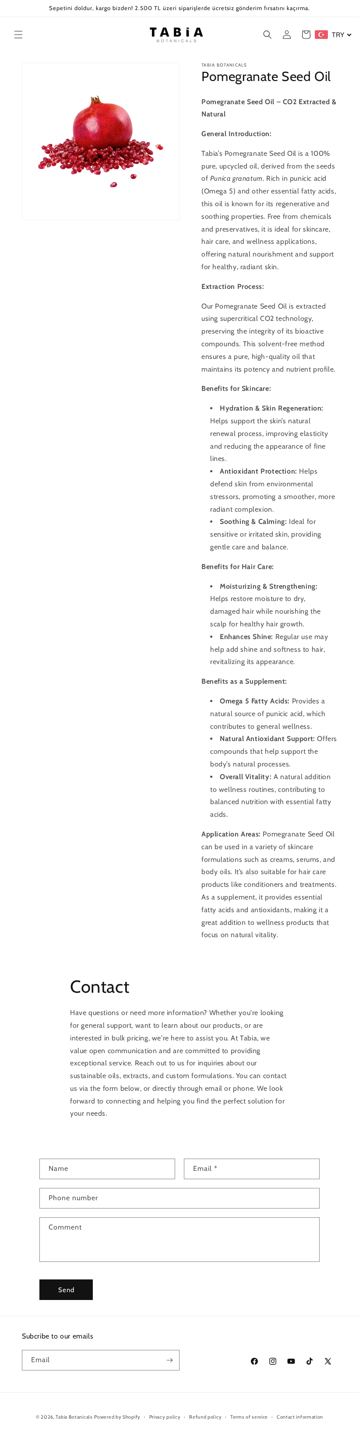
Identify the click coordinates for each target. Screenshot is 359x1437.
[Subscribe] (169, 1360)
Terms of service (249, 1417)
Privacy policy (165, 1417)
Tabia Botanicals (74, 1417)
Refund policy (205, 1417)
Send (66, 1290)
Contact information (300, 1417)
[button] (18, 34)
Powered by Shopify (117, 1417)
